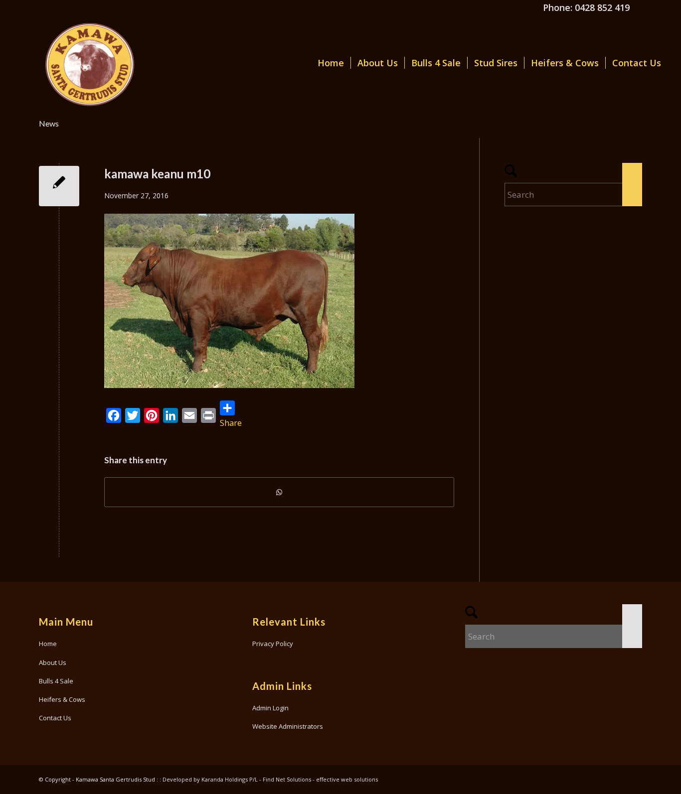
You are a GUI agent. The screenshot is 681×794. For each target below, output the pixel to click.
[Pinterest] (151, 415)
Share (231, 422)
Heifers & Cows (62, 699)
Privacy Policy (272, 643)
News (49, 123)
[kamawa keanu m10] (59, 186)
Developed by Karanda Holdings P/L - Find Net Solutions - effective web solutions (270, 779)
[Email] (189, 415)
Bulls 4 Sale (56, 680)
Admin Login (270, 707)
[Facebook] (113, 415)
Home (48, 643)
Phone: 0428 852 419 (586, 7)
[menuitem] (330, 62)
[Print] (208, 415)
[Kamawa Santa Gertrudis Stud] (76, 62)
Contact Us (55, 717)
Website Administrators (287, 726)
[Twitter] (132, 415)
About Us (52, 662)
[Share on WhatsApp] (279, 492)
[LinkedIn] (170, 415)
